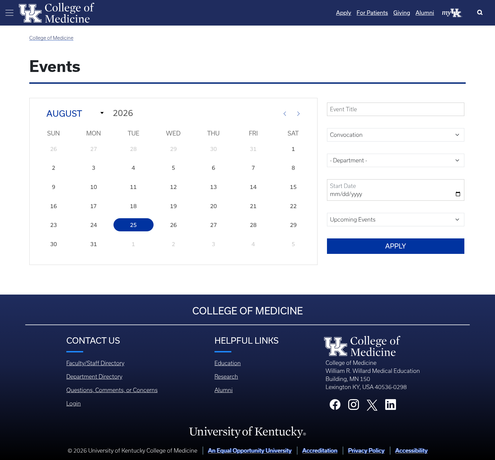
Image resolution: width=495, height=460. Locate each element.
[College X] (372, 405)
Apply (343, 13)
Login (73, 403)
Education (227, 363)
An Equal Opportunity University (250, 451)
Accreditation (319, 451)
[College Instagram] (353, 407)
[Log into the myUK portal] (452, 12)
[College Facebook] (335, 407)
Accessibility (411, 451)
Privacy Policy (366, 451)
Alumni (425, 13)
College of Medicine (51, 38)
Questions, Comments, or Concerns (112, 390)
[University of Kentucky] (247, 432)
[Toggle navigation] (9, 13)
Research (226, 377)
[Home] (56, 12)
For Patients (372, 13)
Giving (401, 13)
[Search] (481, 12)
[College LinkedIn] (390, 407)
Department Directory (94, 377)
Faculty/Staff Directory (95, 363)
